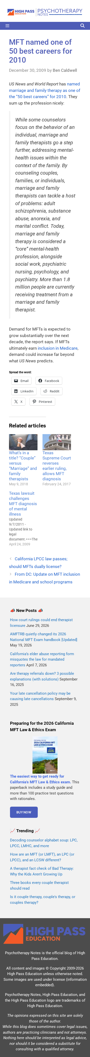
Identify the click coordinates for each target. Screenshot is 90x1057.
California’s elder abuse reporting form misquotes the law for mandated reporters (42, 659)
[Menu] (45, 26)
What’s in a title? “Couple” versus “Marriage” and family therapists (23, 465)
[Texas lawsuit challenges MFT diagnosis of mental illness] (25, 519)
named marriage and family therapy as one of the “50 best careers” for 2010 (44, 90)
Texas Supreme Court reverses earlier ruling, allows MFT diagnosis (56, 465)
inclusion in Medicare (58, 348)
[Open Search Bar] (82, 26)
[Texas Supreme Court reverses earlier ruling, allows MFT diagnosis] (56, 442)
